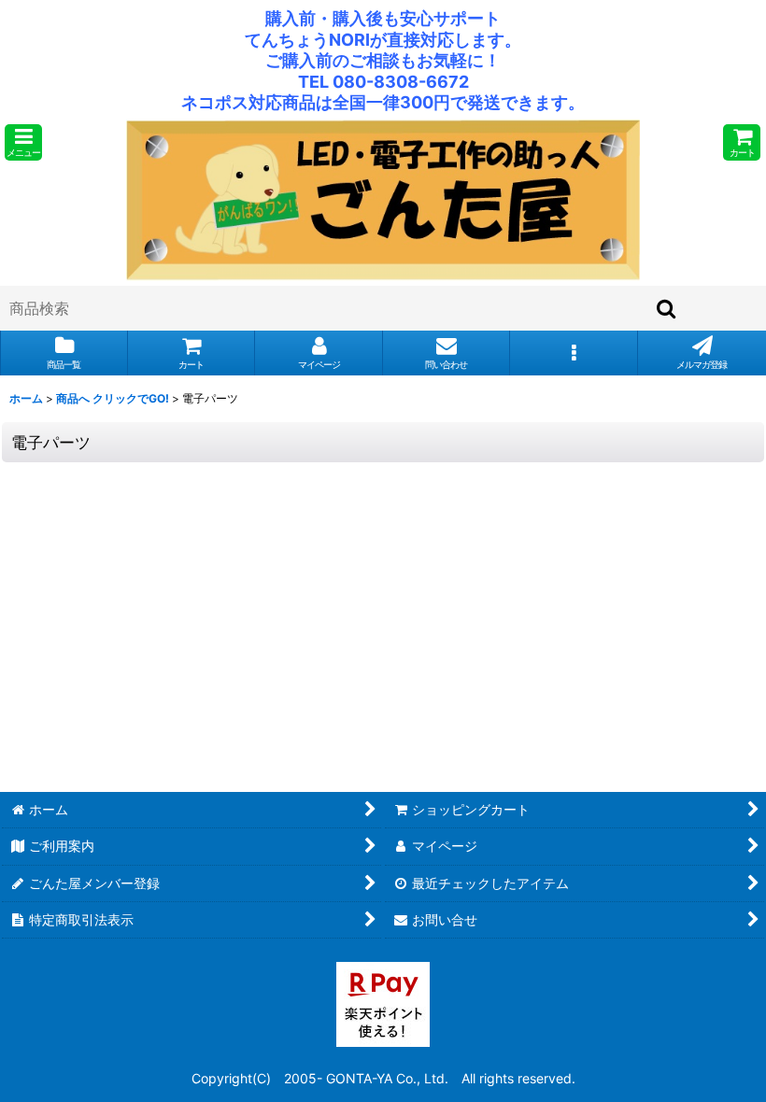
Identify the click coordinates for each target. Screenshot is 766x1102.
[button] (23, 142)
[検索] (667, 308)
